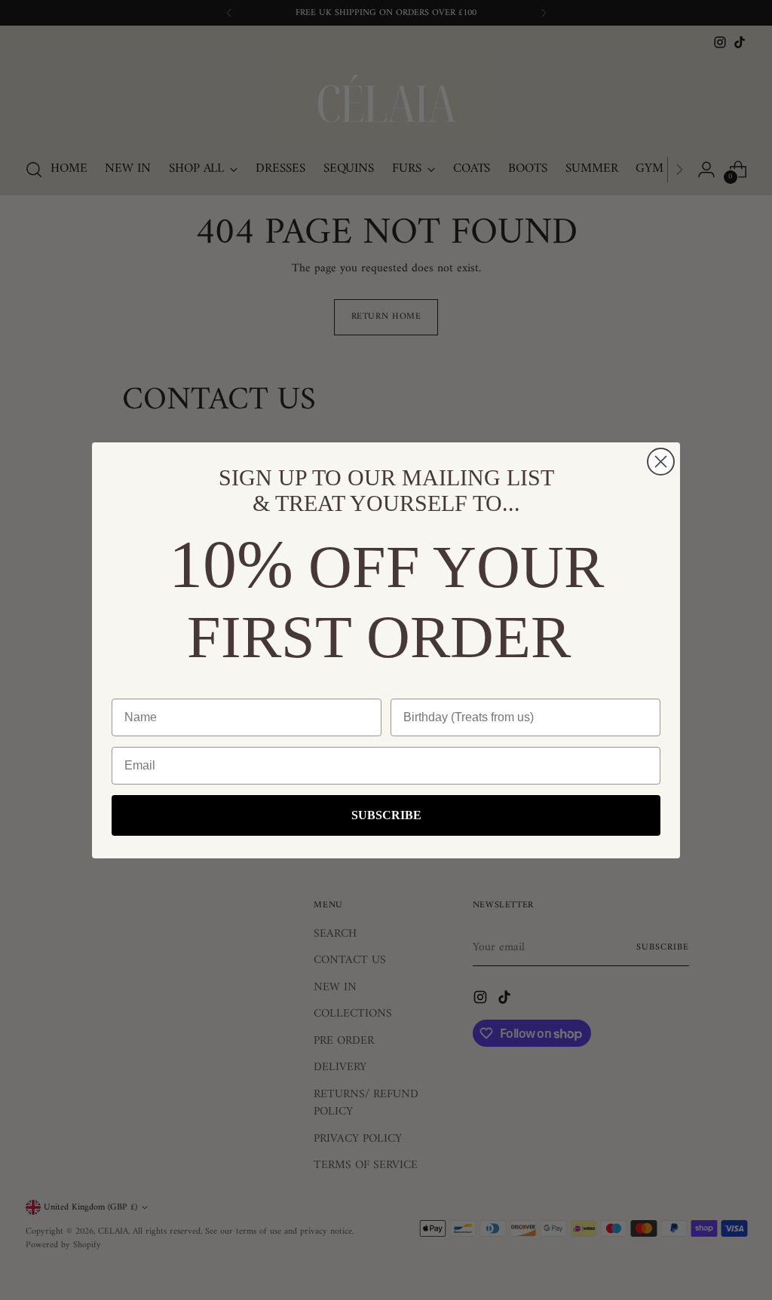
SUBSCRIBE (386, 815)
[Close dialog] (661, 461)
